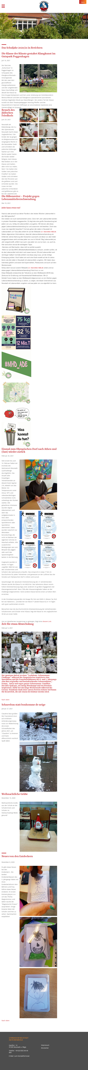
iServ (83, 2)
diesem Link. (47, 621)
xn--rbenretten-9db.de (48, 231)
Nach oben (5, 700)
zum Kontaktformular (22, 1056)
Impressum (45, 1045)
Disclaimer (45, 1048)
